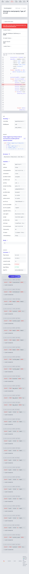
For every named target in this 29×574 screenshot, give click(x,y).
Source (9, 561)
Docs (15, 561)
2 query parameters (8, 294)
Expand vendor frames (9, 21)
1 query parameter (8, 285)
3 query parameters (8, 391)
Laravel (20, 561)
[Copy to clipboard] (24, 121)
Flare (25, 559)
